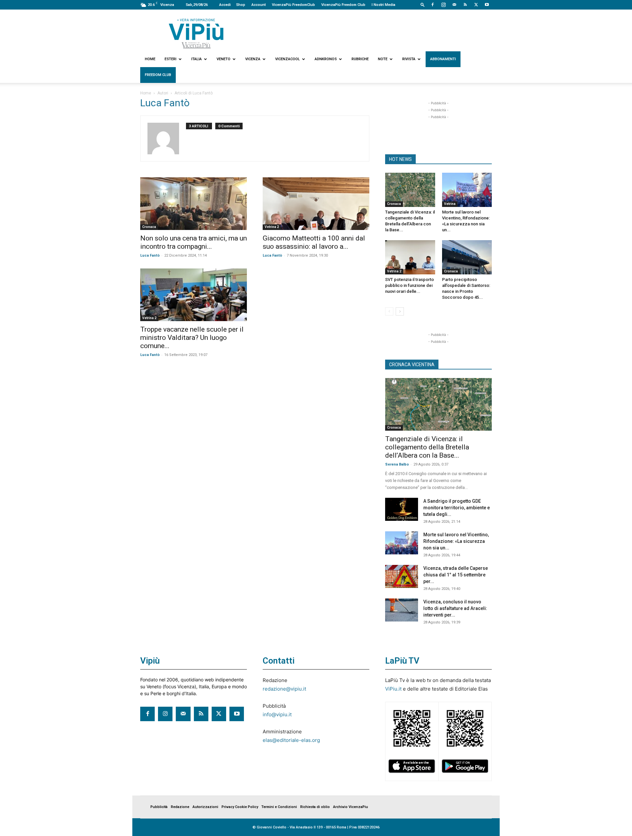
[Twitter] (476, 4)
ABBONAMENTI (443, 59)
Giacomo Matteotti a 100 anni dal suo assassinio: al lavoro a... (314, 242)
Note (382, 59)
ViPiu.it (393, 689)
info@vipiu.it (277, 714)
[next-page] (400, 311)
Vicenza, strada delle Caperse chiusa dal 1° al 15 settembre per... (455, 575)
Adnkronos (326, 59)
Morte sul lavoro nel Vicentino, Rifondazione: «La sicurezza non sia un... (456, 541)
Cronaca (149, 227)
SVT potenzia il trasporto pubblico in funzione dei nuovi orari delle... (409, 285)
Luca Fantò (150, 255)
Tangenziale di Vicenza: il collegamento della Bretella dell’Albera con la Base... (427, 447)
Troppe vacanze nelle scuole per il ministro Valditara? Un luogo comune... (192, 337)
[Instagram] (443, 4)
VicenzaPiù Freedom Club (343, 5)
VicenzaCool (287, 59)
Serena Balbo (397, 464)
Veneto (223, 59)
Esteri (170, 59)
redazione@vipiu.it (284, 689)
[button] (423, 4)
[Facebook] (432, 4)
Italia (196, 59)
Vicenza (252, 59)
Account (258, 5)
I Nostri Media (383, 5)
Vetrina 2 (272, 227)
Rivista (408, 59)
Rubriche (360, 59)
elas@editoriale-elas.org (291, 740)
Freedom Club (158, 75)
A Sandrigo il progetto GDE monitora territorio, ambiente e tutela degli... (456, 507)
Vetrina (450, 204)
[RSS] (465, 4)
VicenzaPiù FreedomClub (293, 5)
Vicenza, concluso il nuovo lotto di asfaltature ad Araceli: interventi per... (455, 608)
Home (150, 59)
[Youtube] (487, 4)
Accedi (225, 5)
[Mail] (454, 4)
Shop (240, 5)
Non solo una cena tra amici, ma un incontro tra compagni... (193, 242)
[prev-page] (389, 311)
